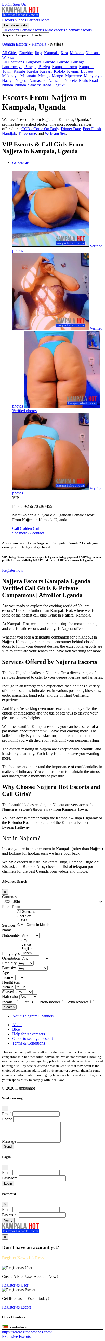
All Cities (9, 53)
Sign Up (19, 4)
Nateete (70, 80)
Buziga (44, 66)
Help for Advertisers (28, 1034)
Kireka (32, 71)
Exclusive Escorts (16, 1336)
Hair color (10, 996)
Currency (9, 897)
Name (7, 930)
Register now (12, 570)
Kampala (39, 44)
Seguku (59, 85)
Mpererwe (73, 76)
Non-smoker (50, 1002)
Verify (8, 1220)
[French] (30, 953)
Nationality (11, 935)
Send (8, 1146)
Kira (64, 53)
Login (7, 4)
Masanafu (28, 76)
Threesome (27, 133)
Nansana (93, 53)
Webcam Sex (55, 133)
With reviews (78, 1002)
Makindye (10, 76)
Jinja (38, 53)
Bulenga (78, 62)
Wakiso (8, 57)
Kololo (59, 71)
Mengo (44, 76)
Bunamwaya (12, 66)
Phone (7, 1119)
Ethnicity (9, 963)
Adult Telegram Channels (33, 1016)
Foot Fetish (92, 129)
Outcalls (27, 1002)
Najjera (21, 80)
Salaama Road (39, 85)
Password (10, 1178)
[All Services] (34, 912)
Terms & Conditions (28, 1043)
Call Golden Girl (25, 528)
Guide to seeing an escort (32, 1038)
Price (6, 906)
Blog (16, 1029)
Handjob (9, 133)
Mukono (77, 53)
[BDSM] (34, 920)
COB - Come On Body (40, 129)
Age (5, 973)
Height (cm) (11, 982)
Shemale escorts (79, 30)
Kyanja (73, 71)
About (17, 1025)
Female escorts (15, 25)
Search (9, 1007)
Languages (11, 953)
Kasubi (19, 71)
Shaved (8, 992)
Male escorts (55, 30)
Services (9, 925)
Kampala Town (64, 66)
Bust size (9, 968)
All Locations (13, 62)
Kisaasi (46, 71)
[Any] (30, 940)
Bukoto (49, 62)
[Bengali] (30, 944)
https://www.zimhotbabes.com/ (27, 1332)
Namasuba (37, 80)
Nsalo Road (88, 80)
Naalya (8, 80)
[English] (30, 949)
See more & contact (28, 533)
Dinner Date (71, 129)
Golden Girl (21, 163)
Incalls (8, 1002)
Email (6, 1114)
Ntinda (7, 85)
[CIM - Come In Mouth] (34, 925)
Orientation (11, 958)
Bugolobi (33, 62)
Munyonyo (93, 76)
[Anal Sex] (34, 916)
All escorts (10, 30)
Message (9, 1141)
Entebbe (26, 53)
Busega (30, 66)
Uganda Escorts (15, 44)
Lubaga (87, 71)
